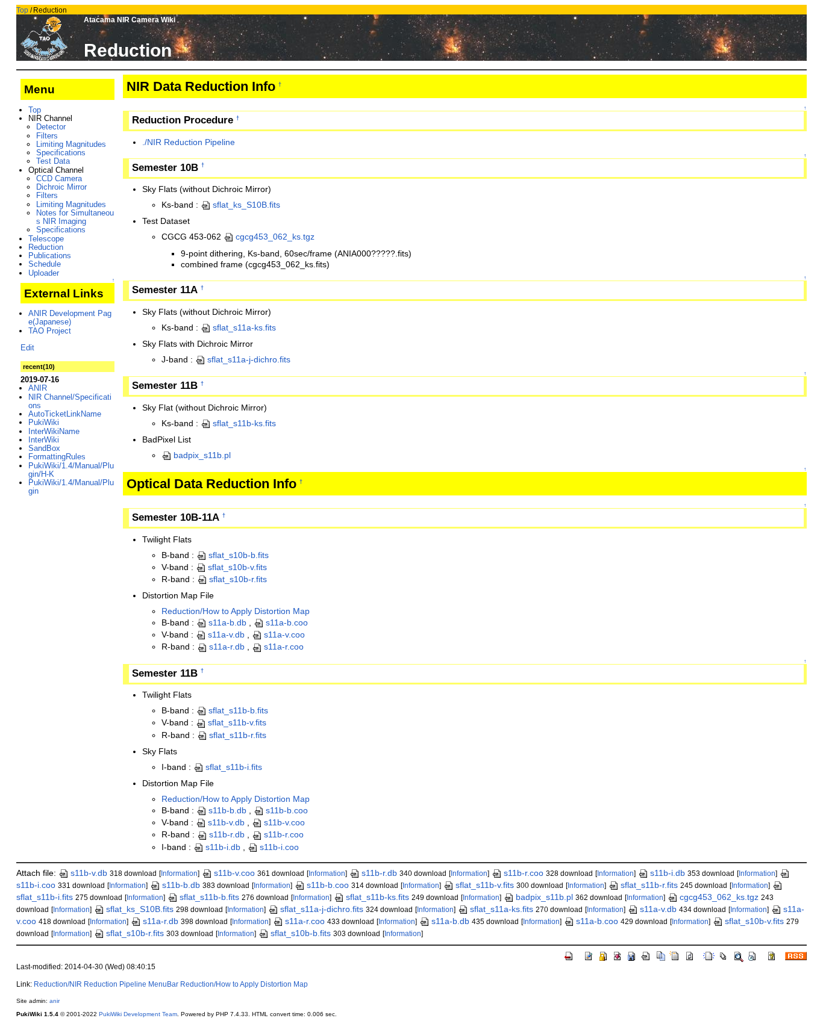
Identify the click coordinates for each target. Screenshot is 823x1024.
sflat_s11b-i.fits (233, 767)
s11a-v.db (226, 634)
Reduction (45, 247)
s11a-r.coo (284, 646)
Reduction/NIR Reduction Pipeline (90, 984)
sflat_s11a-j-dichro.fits (248, 359)
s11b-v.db (226, 822)
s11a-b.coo (287, 622)
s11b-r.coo (284, 834)
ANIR (37, 388)
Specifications (61, 152)
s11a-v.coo (284, 634)
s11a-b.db (227, 622)
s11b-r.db (227, 834)
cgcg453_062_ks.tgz (275, 236)
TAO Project (49, 330)
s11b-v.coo (284, 822)
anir (54, 1001)
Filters (47, 135)
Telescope (46, 238)
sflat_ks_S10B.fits (246, 204)
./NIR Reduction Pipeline (188, 142)
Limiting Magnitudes (71, 144)
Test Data (53, 161)
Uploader (43, 273)
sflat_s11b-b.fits (238, 710)
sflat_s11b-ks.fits (244, 423)
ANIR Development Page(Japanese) (69, 317)
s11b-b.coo (287, 810)
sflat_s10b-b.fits (238, 555)
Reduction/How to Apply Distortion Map (235, 611)
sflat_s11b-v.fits (237, 722)
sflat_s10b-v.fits (237, 567)
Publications (49, 255)
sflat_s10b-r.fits (238, 579)
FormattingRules (57, 456)
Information (179, 873)
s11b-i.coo (279, 847)
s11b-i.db (222, 847)
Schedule (44, 263)
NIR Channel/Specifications (69, 401)
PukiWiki (43, 422)
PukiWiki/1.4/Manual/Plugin (71, 486)
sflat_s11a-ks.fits (244, 327)
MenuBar (163, 984)
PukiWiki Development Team (138, 1014)
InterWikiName (54, 431)
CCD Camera (59, 178)
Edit (27, 347)
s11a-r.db (227, 646)
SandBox (44, 448)
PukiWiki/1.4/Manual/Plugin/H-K (71, 470)
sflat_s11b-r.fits (237, 735)
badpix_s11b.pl (202, 455)
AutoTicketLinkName (64, 413)
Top (22, 10)
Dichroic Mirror (61, 186)
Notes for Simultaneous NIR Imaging (75, 217)
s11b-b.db (227, 810)
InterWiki (43, 439)
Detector (51, 126)
